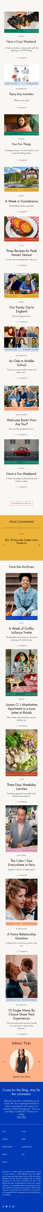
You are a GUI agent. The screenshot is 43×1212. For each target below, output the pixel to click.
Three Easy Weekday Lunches (21, 786)
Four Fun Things (21, 144)
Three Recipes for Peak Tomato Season (21, 252)
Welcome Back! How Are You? (21, 422)
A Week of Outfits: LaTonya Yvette (21, 630)
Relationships (21, 415)
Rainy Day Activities (22, 94)
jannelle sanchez (31, 349)
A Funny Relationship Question (21, 936)
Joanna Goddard (32, 31)
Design (21, 36)
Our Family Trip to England (21, 309)
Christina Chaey (31, 850)
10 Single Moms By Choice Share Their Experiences (21, 1014)
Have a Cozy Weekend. (21, 41)
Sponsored (21, 855)
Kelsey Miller (33, 239)
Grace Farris (33, 83)
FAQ (23, 1154)
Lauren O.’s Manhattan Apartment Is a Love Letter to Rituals (22, 708)
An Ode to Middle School (21, 363)
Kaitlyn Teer (32, 694)
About (4, 1154)
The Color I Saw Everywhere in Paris (21, 862)
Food (21, 245)
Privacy (5, 1162)
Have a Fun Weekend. (21, 473)
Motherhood (21, 89)
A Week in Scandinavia (21, 201)
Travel (21, 196)
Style (21, 623)
